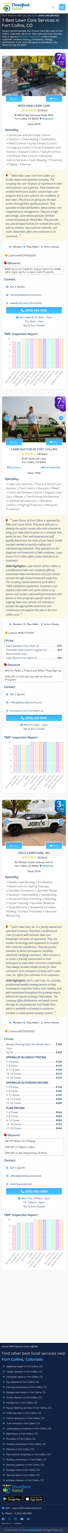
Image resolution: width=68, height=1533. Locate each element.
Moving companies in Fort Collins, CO (26, 1444)
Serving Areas (53, 467)
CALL (14, 98)
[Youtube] (21, 1519)
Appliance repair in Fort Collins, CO (24, 1366)
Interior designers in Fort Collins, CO (25, 1418)
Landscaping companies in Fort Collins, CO (28, 1428)
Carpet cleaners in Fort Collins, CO (24, 1371)
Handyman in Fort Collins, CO (21, 1402)
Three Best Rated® (32, 1530)
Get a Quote (17, 286)
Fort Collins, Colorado (22, 1359)
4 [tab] (36, 90)
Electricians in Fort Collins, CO (21, 1433)
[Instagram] (15, 1519)
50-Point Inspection (30, 36)
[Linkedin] (28, 1519)
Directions (47, 118)
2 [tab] (31, 90)
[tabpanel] (34, 76)
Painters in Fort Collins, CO (20, 1449)
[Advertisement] (34, 1308)
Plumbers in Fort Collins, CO (20, 1438)
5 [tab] (38, 90)
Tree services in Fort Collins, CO (23, 1475)
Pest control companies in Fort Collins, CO (28, 1454)
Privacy (7, 1523)
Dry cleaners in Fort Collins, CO (22, 1381)
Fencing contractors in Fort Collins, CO (26, 1387)
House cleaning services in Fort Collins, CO (28, 1407)
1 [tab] (28, 90)
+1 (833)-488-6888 (23, 1513)
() (42, 110)
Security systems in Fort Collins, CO (25, 1464)
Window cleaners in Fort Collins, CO (25, 1480)
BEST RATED (8, 15)
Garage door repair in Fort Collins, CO (26, 1392)
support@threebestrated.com (27, 1508)
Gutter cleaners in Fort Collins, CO (24, 1397)
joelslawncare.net (21, 1184)
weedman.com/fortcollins (26, 303)
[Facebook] (3, 1519)
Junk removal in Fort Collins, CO (23, 1423)
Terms (18, 1523)
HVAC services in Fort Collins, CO (23, 1412)
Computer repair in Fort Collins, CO (24, 1376)
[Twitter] (9, 1519)
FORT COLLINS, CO (25, 15)
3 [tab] (33, 90)
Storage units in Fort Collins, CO (23, 1469)
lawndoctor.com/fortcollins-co (26, 710)
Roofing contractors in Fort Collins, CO (26, 1459)
